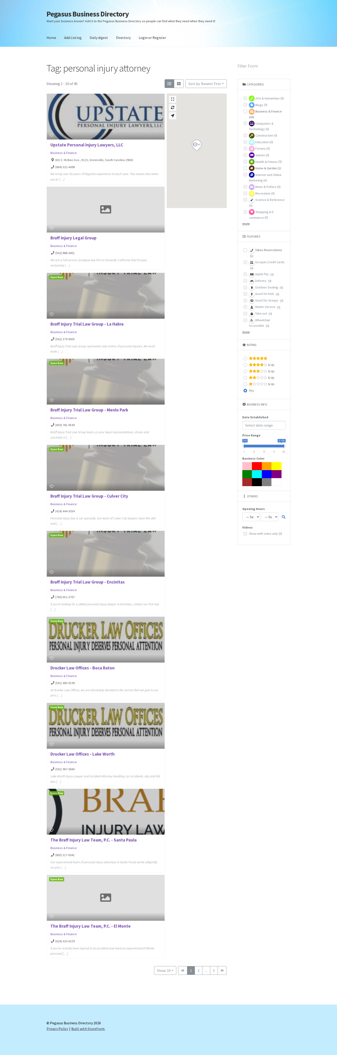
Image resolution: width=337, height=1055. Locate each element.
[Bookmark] (51, 135)
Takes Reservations (266, 253)
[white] (276, 482)
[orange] (267, 466)
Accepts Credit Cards (267, 265)
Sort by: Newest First (204, 83)
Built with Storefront (88, 1028)
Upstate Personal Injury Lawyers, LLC (86, 145)
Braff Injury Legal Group (73, 238)
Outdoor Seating (268, 287)
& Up (270, 365)
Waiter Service (267, 307)
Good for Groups (268, 300)
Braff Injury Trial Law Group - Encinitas (87, 582)
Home (51, 37)
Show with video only (265, 534)
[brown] (247, 482)
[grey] (267, 482)
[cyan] (257, 474)
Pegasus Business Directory (88, 14)
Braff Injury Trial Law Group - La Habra (87, 324)
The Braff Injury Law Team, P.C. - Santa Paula (93, 840)
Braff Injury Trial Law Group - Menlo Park (89, 410)
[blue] (267, 474)
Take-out (263, 313)
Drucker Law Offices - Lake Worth (82, 754)
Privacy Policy (57, 1028)
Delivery (262, 281)
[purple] (276, 474)
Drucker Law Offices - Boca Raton (82, 668)
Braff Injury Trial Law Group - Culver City (89, 496)
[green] (247, 474)
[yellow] (276, 466)
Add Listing (73, 37)
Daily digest (99, 37)
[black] (257, 482)
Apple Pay (264, 274)
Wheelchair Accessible (259, 323)
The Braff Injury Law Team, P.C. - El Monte (90, 926)
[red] (257, 466)
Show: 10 (164, 970)
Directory (123, 37)
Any (251, 390)
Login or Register (152, 37)
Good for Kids (266, 294)
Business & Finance (63, 153)
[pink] (247, 466)
